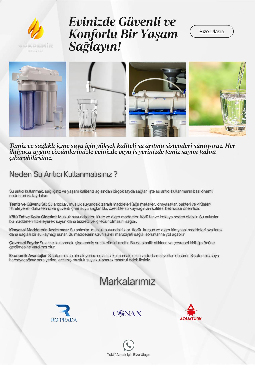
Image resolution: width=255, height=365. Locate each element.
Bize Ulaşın (211, 31)
